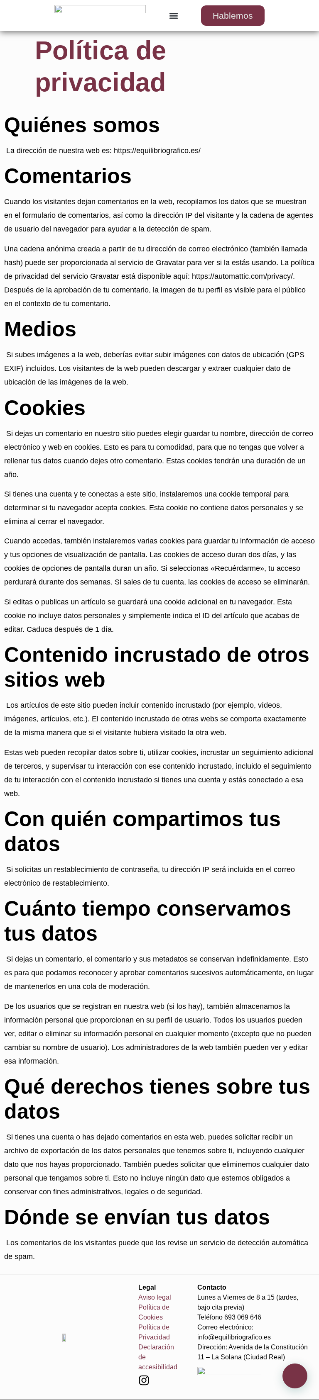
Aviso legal (154, 1297)
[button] (173, 15)
